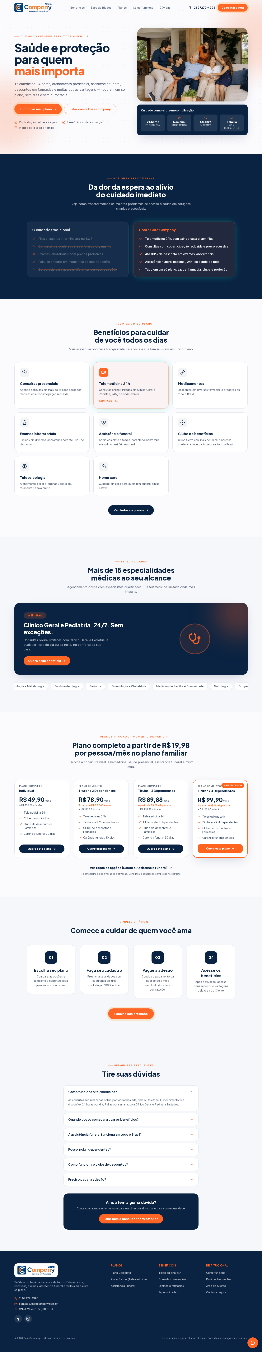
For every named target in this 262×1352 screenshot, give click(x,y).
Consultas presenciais (172, 1279)
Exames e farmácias (171, 1285)
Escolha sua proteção (131, 1014)
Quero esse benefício (44, 661)
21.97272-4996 (204, 7)
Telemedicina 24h (170, 1272)
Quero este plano (39, 848)
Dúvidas (165, 7)
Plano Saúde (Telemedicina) (129, 1279)
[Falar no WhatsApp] (252, 1342)
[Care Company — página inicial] (33, 7)
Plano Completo (121, 1272)
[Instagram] (28, 1319)
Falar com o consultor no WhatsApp (131, 1219)
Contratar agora (233, 7)
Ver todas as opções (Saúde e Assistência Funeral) (129, 868)
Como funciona (143, 7)
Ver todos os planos (129, 510)
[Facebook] (18, 1319)
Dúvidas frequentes (218, 1279)
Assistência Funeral (123, 1285)
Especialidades (101, 7)
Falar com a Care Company (90, 109)
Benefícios (77, 7)
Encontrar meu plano (36, 109)
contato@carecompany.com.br (38, 1303)
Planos (122, 7)
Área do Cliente (216, 1285)
